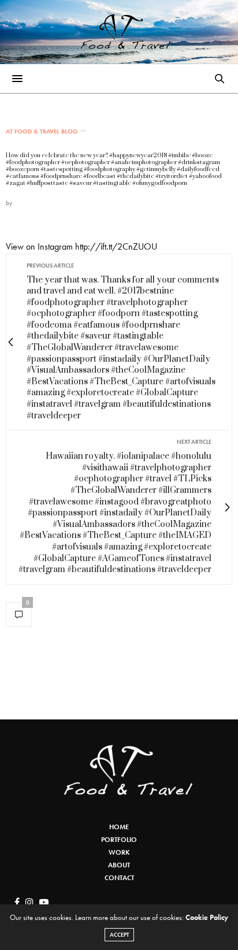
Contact (119, 877)
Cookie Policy (206, 917)
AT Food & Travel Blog (41, 131)
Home (119, 827)
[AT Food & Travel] (119, 32)
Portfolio (119, 839)
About (119, 865)
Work (119, 852)
